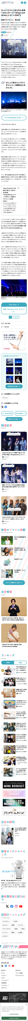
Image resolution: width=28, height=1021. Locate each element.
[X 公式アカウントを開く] (2, 966)
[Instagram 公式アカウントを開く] (9, 966)
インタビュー (4, 975)
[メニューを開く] (25, 2)
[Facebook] (11, 906)
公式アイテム (4, 988)
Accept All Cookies (14, 1018)
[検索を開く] (22, 2)
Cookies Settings (14, 1014)
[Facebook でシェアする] (6, 407)
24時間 (8, 662)
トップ (2, 942)
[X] (7, 906)
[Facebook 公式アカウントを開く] (6, 966)
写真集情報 (3, 983)
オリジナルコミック (20, 975)
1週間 (20, 662)
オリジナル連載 (19, 973)
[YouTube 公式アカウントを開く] (13, 966)
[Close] (26, 1004)
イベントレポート (5, 980)
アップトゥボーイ (5, 985)
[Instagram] (16, 906)
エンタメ (4, 32)
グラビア (3, 978)
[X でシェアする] (2, 407)
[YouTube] (20, 906)
